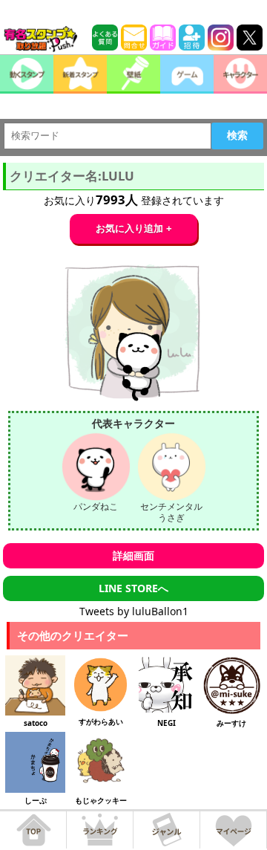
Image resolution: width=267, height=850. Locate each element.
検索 (237, 135)
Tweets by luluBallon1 (133, 611)
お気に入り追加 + (134, 228)
